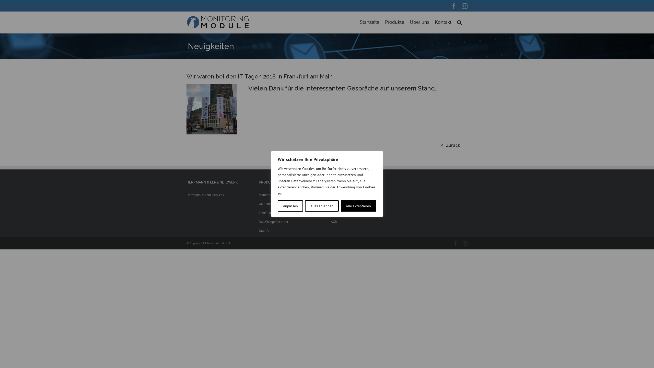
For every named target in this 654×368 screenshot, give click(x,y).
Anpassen (290, 206)
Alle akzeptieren (358, 206)
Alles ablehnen (321, 206)
